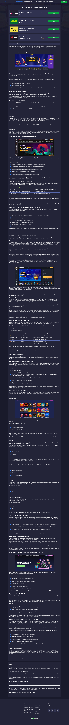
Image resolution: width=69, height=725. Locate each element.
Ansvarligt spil (37, 709)
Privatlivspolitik (37, 705)
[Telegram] (49, 710)
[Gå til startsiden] (5, 1)
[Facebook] (52, 710)
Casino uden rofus (19, 1)
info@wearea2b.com (51, 706)
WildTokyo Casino (41, 37)
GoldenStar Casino (42, 28)
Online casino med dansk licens (39, 1)
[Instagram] (58, 710)
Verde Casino (41, 20)
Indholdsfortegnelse (15, 43)
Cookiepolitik (37, 707)
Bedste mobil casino (49, 1)
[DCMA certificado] (35, 718)
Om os (36, 711)
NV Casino (42, 12)
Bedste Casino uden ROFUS (28, 1)
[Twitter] (55, 710)
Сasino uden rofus (27, 705)
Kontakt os (37, 713)
